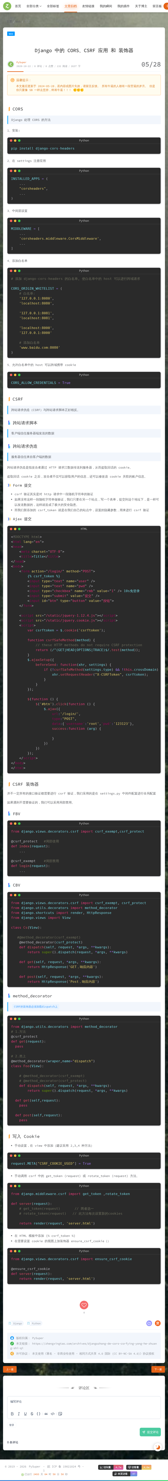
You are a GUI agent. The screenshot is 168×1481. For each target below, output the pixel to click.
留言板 (157, 6)
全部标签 (53, 6)
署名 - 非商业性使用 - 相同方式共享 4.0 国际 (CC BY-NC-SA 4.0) (93, 1353)
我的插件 (123, 6)
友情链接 (88, 6)
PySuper (21, 62)
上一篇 (10, 1369)
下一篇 (158, 1369)
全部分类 (32, 6)
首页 (18, 6)
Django (17, 1323)
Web (18, 21)
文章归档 (71, 6)
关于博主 (141, 6)
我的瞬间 (106, 6)
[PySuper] (7, 6)
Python (36, 1323)
